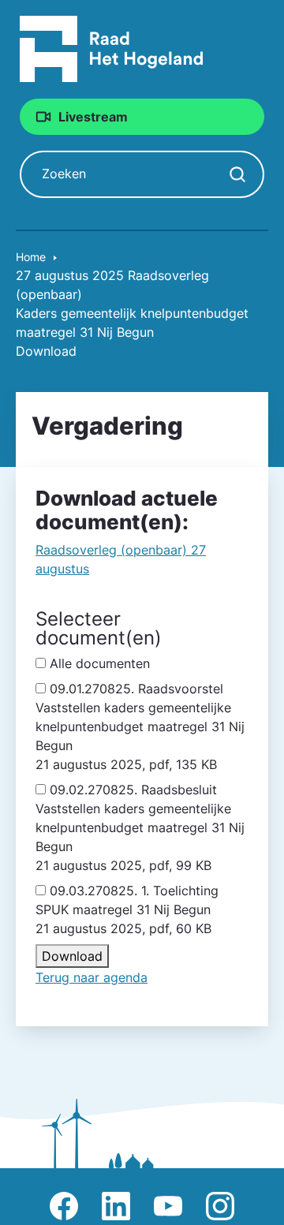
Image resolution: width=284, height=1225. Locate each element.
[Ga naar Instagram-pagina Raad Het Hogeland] (220, 1206)
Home (31, 256)
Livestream (93, 117)
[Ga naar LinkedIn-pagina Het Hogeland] (116, 1206)
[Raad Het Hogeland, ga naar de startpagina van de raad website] (112, 48)
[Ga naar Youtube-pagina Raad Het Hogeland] (168, 1206)
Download (72, 956)
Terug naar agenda (92, 977)
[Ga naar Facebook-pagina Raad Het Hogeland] (64, 1206)
